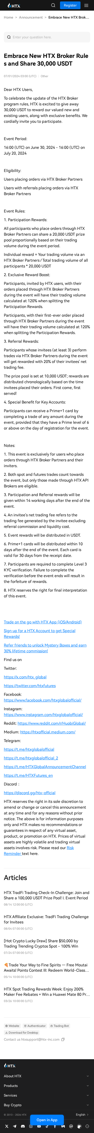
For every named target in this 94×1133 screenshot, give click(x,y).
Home (8, 17)
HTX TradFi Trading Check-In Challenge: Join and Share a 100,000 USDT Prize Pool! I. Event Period (46, 895)
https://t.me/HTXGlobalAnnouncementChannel (45, 766)
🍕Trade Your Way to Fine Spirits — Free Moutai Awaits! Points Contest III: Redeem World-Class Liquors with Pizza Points (45, 968)
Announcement (31, 17)
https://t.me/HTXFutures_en (28, 775)
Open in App (47, 1120)
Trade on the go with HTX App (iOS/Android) (43, 622)
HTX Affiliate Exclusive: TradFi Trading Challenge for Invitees (46, 919)
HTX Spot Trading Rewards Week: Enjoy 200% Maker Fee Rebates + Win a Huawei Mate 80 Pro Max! (46, 992)
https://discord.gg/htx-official (29, 793)
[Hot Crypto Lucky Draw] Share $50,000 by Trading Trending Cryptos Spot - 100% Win (41, 944)
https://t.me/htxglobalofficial (29, 749)
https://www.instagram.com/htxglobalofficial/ (43, 714)
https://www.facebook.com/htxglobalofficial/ (42, 700)
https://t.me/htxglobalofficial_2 (31, 758)
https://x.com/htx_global (25, 677)
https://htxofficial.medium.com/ (47, 732)
